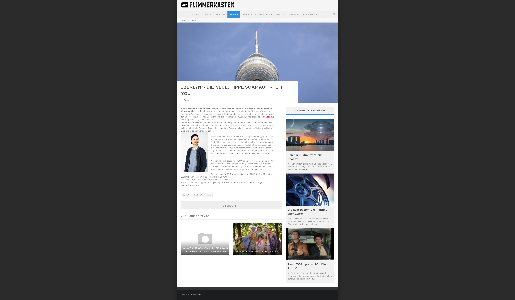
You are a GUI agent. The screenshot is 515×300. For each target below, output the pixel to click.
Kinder (294, 14)
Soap (268, 116)
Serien (220, 14)
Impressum (185, 295)
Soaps (233, 14)
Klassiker (310, 14)
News (207, 14)
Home (195, 14)
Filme (280, 14)
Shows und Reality (256, 14)
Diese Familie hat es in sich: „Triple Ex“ (257, 251)
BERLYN (186, 195)
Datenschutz (196, 295)
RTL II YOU (198, 195)
